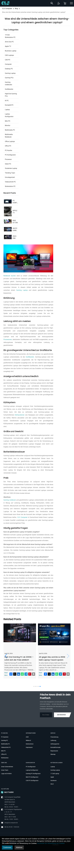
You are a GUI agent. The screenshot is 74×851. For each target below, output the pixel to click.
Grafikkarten (30, 357)
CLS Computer (7, 8)
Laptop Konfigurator (9, 115)
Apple (52, 777)
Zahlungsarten (54, 744)
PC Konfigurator (10, 155)
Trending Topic (10, 173)
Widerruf (28, 740)
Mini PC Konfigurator (32, 777)
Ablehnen (19, 847)
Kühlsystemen (19, 415)
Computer (8, 64)
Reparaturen (54, 751)
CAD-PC (7, 60)
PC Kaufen (8, 150)
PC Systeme (4, 737)
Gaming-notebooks (8, 83)
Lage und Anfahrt (6, 773)
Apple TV (8, 46)
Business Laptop (10, 51)
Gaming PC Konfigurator (33, 773)
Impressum (29, 747)
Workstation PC (10, 186)
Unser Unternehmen (7, 766)
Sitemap (52, 754)
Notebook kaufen (10, 276)
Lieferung (53, 740)
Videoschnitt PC (10, 182)
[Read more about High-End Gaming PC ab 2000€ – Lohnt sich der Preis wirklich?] (19, 637)
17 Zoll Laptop (54, 773)
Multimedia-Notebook (9, 136)
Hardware (53, 780)
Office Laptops (10, 141)
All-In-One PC (9, 42)
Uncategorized (10, 177)
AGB (27, 737)
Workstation (4, 758)
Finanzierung (54, 737)
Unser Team (4, 770)
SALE (52, 784)
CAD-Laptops (9, 55)
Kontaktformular (55, 747)
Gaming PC (4, 740)
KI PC (7, 101)
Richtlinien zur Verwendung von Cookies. (51, 843)
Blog (16, 8)
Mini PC (7, 121)
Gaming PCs (9, 78)
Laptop (7, 109)
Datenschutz (29, 744)
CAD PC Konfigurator (32, 780)
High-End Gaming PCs (11, 95)
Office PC (8, 146)
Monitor (7, 125)
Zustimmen (7, 847)
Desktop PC (9, 69)
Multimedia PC (10, 130)
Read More (6, 674)
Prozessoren (7, 339)
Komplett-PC (9, 105)
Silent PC (8, 164)
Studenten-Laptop (11, 168)
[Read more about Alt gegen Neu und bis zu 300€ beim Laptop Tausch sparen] (54, 637)
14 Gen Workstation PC (10, 36)
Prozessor (8, 159)
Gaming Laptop (22, 290)
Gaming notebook (9, 500)
